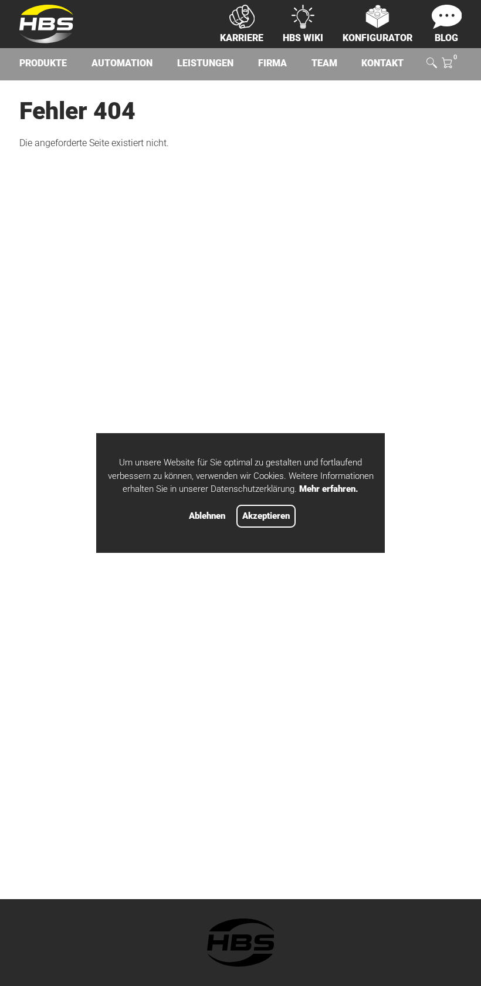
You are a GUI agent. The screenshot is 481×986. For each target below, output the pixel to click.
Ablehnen (207, 516)
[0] (447, 64)
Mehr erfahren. (328, 489)
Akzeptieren (266, 516)
